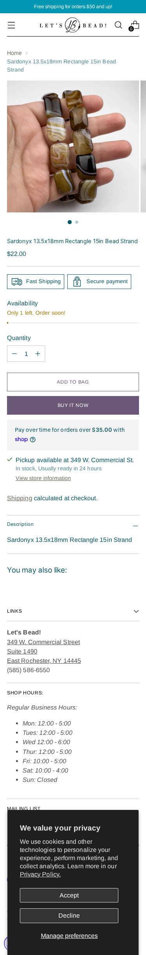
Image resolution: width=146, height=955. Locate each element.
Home (14, 53)
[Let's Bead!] (73, 25)
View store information (43, 478)
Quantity (19, 337)
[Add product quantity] (38, 353)
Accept (69, 895)
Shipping (19, 497)
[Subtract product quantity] (14, 353)
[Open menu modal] (11, 25)
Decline (69, 915)
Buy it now (73, 405)
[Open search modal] (118, 25)
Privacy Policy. (40, 874)
